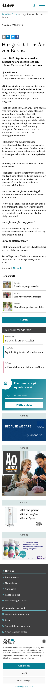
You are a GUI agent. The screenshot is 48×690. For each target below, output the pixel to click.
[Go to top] (24, 685)
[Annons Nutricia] (24, 549)
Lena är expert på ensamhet (27, 286)
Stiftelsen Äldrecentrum (17, 614)
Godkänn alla (24, 665)
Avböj (24, 673)
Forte (7, 620)
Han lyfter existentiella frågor (27, 296)
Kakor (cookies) (13, 594)
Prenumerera (12, 577)
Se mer (24, 319)
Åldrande (17, 268)
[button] (44, 641)
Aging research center (16, 631)
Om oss (9, 571)
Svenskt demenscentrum (17, 626)
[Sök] (34, 5)
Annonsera (10, 588)
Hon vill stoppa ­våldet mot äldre (29, 307)
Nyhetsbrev (11, 583)
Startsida (6, 14)
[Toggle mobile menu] (42, 5)
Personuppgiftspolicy (16, 600)
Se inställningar (24, 680)
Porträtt (15, 14)
